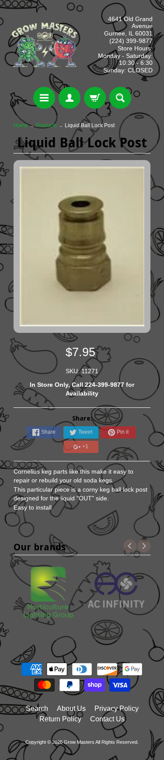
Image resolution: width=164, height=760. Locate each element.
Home (21, 125)
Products (46, 125)
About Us (71, 708)
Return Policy (60, 719)
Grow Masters (79, 742)
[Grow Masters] (44, 44)
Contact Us (107, 719)
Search (37, 708)
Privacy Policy (116, 708)
